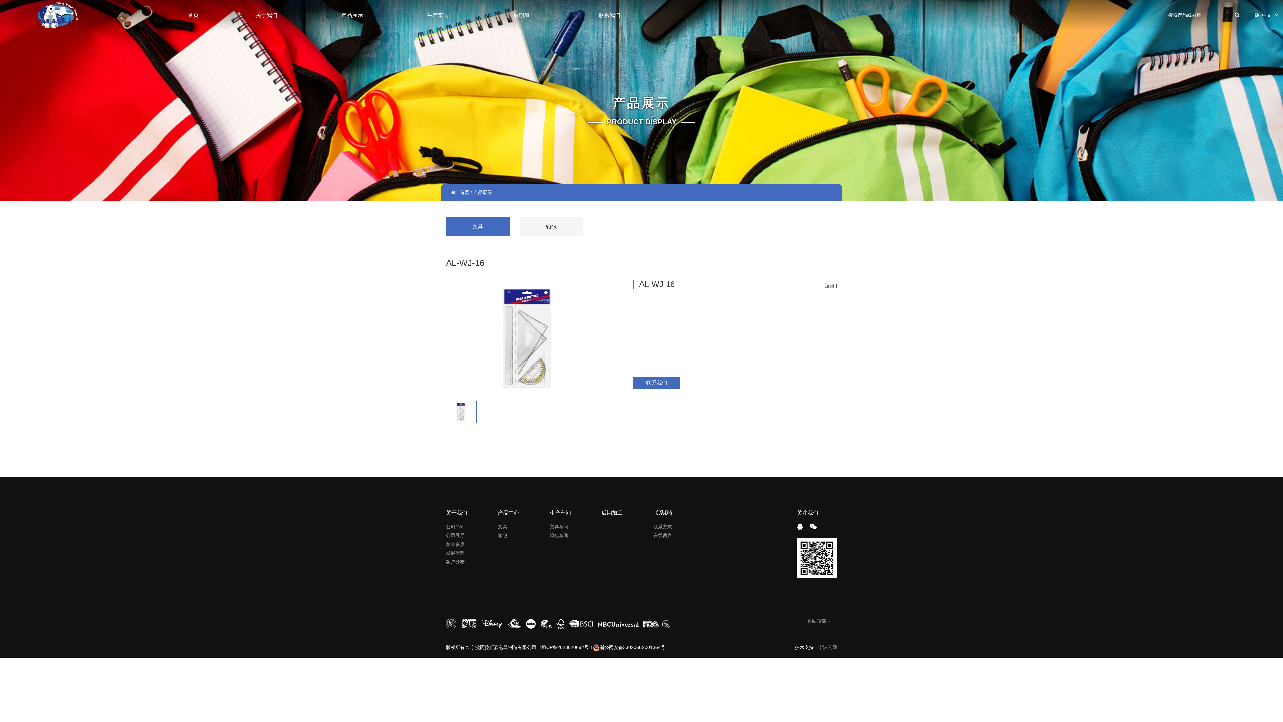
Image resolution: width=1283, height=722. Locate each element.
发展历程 (455, 553)
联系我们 (609, 15)
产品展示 (352, 15)
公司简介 (455, 526)
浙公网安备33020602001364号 (632, 647)
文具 (477, 226)
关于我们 (266, 15)
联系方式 (662, 526)
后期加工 (524, 15)
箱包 (551, 226)
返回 (829, 285)
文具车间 (559, 526)
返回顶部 (817, 621)
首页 (193, 15)
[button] (457, 337)
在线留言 (662, 535)
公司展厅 (455, 535)
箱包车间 (559, 535)
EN (1265, 40)
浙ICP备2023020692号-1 (566, 647)
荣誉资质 (455, 544)
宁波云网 (827, 647)
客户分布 (455, 561)
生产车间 (438, 15)
